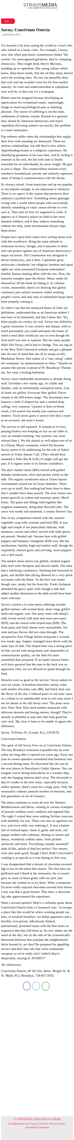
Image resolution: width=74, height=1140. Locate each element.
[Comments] (46, 986)
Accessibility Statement (37, 1127)
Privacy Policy (57, 1123)
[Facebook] (27, 986)
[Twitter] (36, 986)
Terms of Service (39, 1123)
